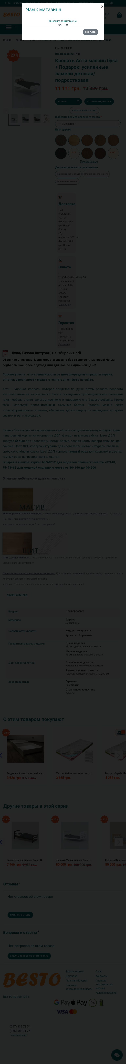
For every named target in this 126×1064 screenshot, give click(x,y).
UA (60, 25)
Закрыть (90, 32)
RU (66, 25)
